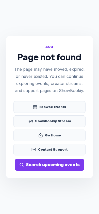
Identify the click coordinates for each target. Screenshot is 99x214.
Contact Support (53, 149)
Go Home (53, 135)
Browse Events (52, 107)
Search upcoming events (53, 164)
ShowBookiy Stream (53, 121)
